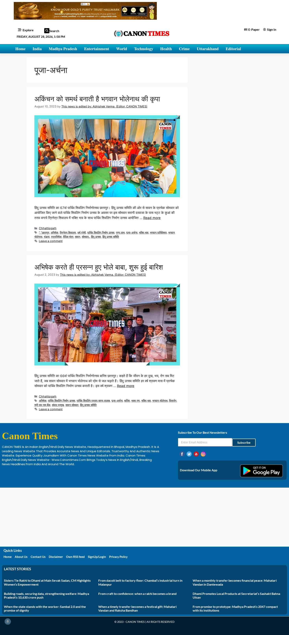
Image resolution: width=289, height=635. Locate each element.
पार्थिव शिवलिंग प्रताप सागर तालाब (93, 400)
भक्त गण (135, 400)
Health (166, 49)
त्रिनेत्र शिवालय (68, 232)
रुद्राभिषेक (56, 236)
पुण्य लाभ (120, 232)
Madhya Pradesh (63, 49)
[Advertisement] (144, 517)
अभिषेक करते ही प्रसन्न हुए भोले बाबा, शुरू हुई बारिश (98, 267)
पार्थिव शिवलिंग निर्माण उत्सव (100, 232)
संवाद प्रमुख (58, 405)
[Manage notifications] (8, 621)
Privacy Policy (118, 556)
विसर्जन (172, 400)
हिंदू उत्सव (96, 236)
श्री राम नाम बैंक (42, 405)
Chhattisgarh (47, 228)
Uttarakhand (208, 49)
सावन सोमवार (71, 405)
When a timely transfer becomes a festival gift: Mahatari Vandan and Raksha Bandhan (137, 608)
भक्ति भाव (143, 232)
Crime (184, 49)
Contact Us (38, 556)
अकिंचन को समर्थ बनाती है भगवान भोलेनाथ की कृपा (97, 99)
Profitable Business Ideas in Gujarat (27, 472)
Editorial (233, 49)
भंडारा (47, 236)
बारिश (127, 400)
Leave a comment (51, 241)
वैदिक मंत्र (68, 236)
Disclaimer (56, 556)
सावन (77, 236)
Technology (143, 49)
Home (20, 49)
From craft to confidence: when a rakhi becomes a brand (137, 593)
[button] (46, 30)
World (121, 49)
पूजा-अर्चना (131, 232)
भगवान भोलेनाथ (160, 400)
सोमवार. (85, 236)
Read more (152, 218)
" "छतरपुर (44, 232)
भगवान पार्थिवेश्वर (158, 232)
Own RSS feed (75, 556)
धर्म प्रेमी (81, 232)
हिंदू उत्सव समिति (110, 236)
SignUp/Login (97, 556)
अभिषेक (54, 232)
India (37, 49)
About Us (21, 556)
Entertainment (96, 49)
